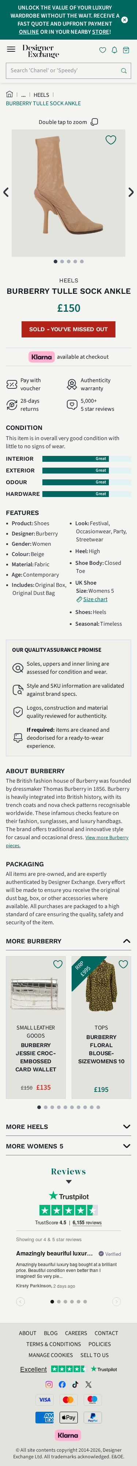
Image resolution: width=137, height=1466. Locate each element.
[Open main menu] (11, 50)
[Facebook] (62, 1384)
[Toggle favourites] (104, 50)
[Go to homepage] (41, 51)
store (100, 32)
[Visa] (45, 1400)
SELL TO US (94, 1355)
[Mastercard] (69, 1400)
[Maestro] (93, 1400)
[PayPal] (93, 1417)
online (29, 32)
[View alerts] (116, 51)
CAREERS (76, 1333)
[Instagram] (49, 1384)
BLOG (51, 1333)
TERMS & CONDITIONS (53, 1344)
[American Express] (45, 1417)
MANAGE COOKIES (50, 1355)
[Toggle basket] (126, 50)
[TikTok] (75, 1384)
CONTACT (106, 1333)
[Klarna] (68, 1435)
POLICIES (99, 1344)
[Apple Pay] (69, 1417)
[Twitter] (88, 1384)
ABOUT (28, 1333)
